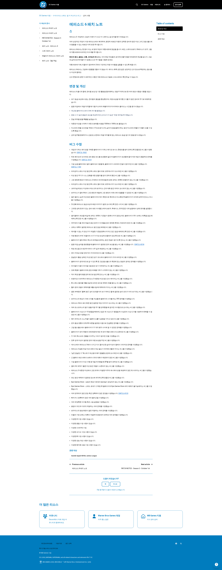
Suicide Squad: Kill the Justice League (84, 456)
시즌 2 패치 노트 (48, 51)
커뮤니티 (157, 4)
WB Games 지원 (154, 515)
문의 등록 (178, 4)
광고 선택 (68, 543)
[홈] (43, 5)
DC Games (144, 4)
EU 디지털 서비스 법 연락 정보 (48, 548)
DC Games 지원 (45, 16)
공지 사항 (86, 16)
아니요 (115, 484)
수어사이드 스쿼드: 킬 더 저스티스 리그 (67, 16)
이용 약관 (59, 543)
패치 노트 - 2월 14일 (49, 61)
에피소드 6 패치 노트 (49, 33)
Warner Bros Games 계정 (109, 515)
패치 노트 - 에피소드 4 (50, 46)
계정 (151, 4)
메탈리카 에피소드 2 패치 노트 (53, 56)
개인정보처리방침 (46, 543)
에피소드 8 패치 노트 (49, 28)
